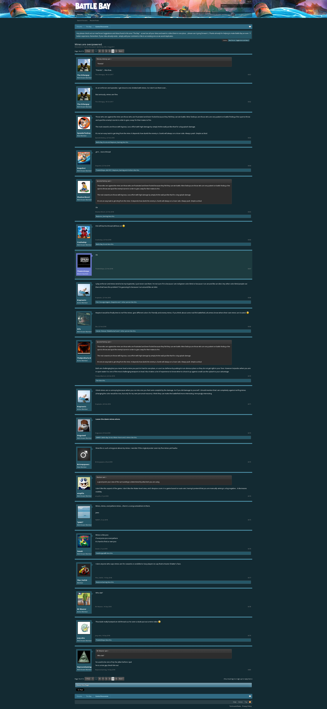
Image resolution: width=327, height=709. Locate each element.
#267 (249, 269)
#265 (249, 212)
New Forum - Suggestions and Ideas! (239, 40)
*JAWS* (98, 437)
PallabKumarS (111, 331)
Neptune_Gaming (116, 142)
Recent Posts (94, 20)
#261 (249, 74)
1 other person (126, 302)
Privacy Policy (247, 706)
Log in (249, 1)
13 (109, 51)
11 (103, 51)
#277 (249, 578)
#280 (249, 670)
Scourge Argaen (104, 302)
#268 (249, 298)
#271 (249, 404)
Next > (121, 51)
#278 (249, 607)
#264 (249, 166)
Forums (80, 14)
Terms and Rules (235, 706)
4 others (130, 170)
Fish (97, 302)
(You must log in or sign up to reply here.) (238, 679)
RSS (250, 702)
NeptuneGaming (101, 582)
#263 (249, 138)
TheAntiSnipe (100, 170)
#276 (249, 549)
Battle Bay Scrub (101, 142)
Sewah (80, 551)
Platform (84, 6)
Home (240, 702)
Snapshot (81, 168)
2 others (128, 437)
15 (116, 51)
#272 (249, 433)
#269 (249, 326)
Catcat (98, 331)
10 (99, 51)
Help (234, 702)
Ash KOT (109, 170)
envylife (80, 493)
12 (106, 51)
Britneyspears (83, 464)
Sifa (79, 329)
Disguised (81, 435)
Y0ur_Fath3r (82, 580)
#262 (249, 102)
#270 (249, 376)
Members (91, 14)
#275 (249, 520)
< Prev (87, 51)
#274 (249, 496)
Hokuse (103, 331)
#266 (249, 240)
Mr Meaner (81, 609)
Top (246, 702)
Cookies (225, 40)
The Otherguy (83, 75)
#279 (249, 635)
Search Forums (82, 20)
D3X (105, 47)
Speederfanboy (84, 133)
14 (113, 51)
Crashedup (81, 242)
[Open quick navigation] (250, 27)
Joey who (81, 638)
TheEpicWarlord (84, 358)
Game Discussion (90, 47)
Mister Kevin (117, 437)
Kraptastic (81, 300)
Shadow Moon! (83, 197)
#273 (249, 462)
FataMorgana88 (101, 553)
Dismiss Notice (250, 33)
